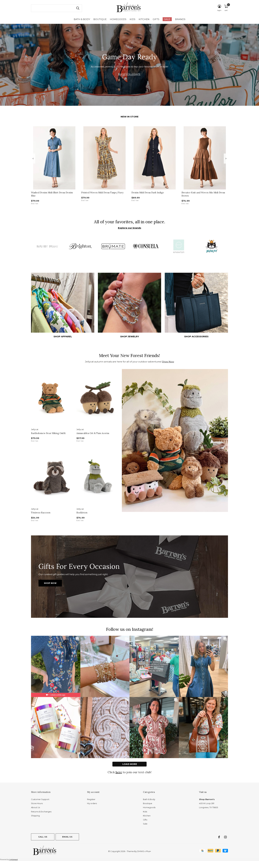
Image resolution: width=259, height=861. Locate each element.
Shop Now (168, 361)
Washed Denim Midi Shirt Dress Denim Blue (52, 194)
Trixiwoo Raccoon (40, 512)
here (119, 772)
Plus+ (148, 851)
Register (91, 799)
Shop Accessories (196, 336)
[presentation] (33, 158)
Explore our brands (129, 227)
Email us (67, 837)
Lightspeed (13, 859)
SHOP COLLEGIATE (129, 74)
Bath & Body (82, 19)
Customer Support (40, 799)
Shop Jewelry (129, 336)
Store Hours (37, 803)
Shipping (35, 815)
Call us (42, 837)
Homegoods (118, 19)
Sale (167, 19)
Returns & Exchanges (41, 811)
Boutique (100, 19)
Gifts (156, 19)
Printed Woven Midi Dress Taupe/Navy (102, 192)
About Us (35, 807)
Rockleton (81, 512)
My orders (92, 803)
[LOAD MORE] (129, 764)
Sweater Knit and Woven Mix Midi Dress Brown (203, 194)
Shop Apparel (63, 336)
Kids (132, 19)
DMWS (140, 851)
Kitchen (144, 19)
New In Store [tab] (129, 116)
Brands (180, 19)
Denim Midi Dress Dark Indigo (147, 192)
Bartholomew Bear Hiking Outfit (48, 433)
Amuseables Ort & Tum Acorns (92, 433)
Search (78, 8)
